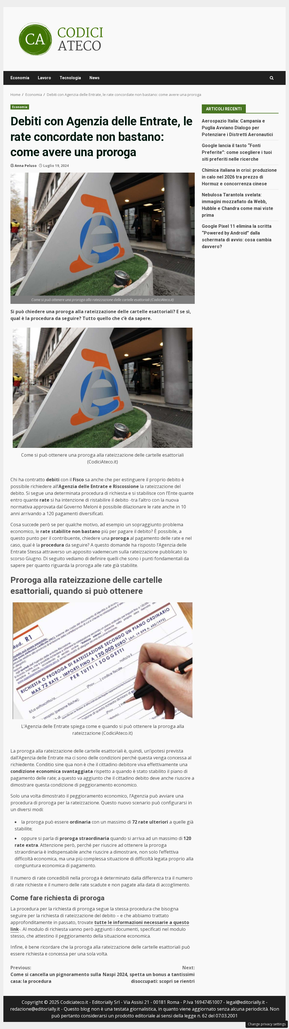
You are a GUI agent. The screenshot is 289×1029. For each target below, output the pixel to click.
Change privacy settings (267, 1024)
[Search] (271, 77)
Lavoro (44, 78)
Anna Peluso (26, 165)
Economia (19, 78)
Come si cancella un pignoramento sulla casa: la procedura (55, 974)
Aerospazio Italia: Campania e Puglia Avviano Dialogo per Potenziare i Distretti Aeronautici (237, 127)
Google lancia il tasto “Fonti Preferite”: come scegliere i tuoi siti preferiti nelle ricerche (237, 152)
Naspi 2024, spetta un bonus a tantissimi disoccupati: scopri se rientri (148, 974)
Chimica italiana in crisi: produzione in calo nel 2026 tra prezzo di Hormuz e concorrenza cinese (239, 176)
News (94, 78)
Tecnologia (70, 78)
